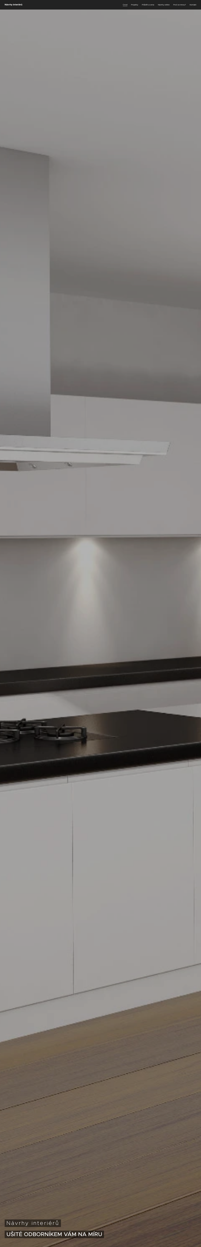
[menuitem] (125, 5)
